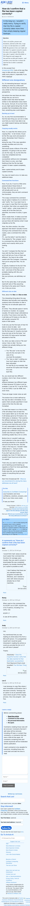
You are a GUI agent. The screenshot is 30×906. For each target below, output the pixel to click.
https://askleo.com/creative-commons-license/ (17, 905)
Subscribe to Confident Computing (14, 492)
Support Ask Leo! (15, 841)
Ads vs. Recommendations (13, 876)
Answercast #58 (7, 70)
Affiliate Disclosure (11, 882)
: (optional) (8, 818)
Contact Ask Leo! (11, 874)
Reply (4, 592)
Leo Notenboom (9, 522)
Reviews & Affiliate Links (14, 893)
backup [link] (9, 76)
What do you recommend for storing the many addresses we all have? (14, 481)
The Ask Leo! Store (11, 865)
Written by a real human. (15, 794)
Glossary (8, 852)
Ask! (7, 843)
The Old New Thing (20, 665)
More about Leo (22, 534)
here (22, 832)
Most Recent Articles (12, 850)
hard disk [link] (20, 428)
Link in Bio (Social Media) (13, 854)
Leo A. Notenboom (9, 16)
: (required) (11, 822)
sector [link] (22, 311)
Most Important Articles (12, 848)
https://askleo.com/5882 (21, 507)
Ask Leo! (19, 529)
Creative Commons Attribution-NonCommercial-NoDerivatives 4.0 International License (13, 899)
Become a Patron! (11, 859)
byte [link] (3, 306)
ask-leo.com (24, 505)
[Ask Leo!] (7, 2)
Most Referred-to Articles (13, 846)
